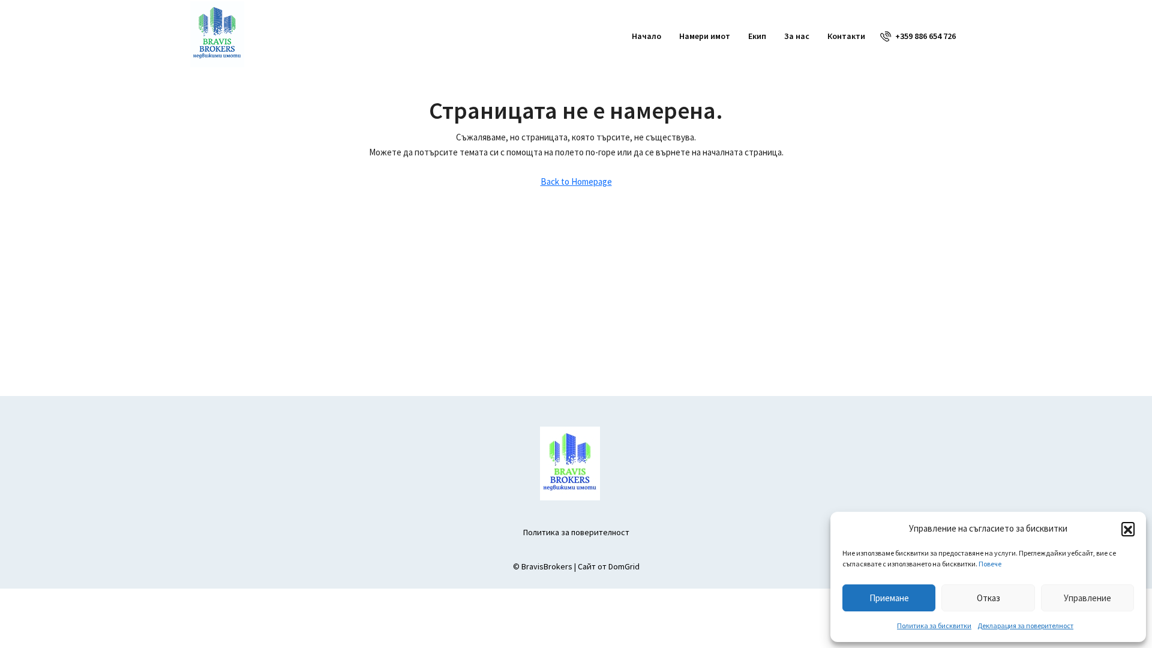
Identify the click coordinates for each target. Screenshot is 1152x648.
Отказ (988, 598)
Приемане (889, 598)
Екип (757, 36)
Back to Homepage (576, 181)
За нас (796, 36)
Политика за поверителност (576, 532)
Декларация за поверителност (1025, 625)
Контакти (846, 36)
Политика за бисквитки (934, 625)
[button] (1128, 529)
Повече (990, 563)
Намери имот (704, 36)
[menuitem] (918, 36)
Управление (1087, 598)
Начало (646, 36)
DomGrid (624, 566)
